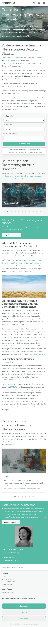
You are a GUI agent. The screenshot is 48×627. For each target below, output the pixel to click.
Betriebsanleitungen (33, 260)
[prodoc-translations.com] (10, 3)
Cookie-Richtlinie (15, 624)
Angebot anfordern (11, 235)
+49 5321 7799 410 (10, 560)
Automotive (36, 176)
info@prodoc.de (7, 584)
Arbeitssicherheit (8, 176)
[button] (34, 3)
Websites (19, 57)
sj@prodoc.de (9, 557)
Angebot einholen (10, 522)
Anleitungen (38, 57)
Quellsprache (8, 116)
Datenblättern (10, 60)
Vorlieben (24, 619)
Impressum (34, 624)
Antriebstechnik (11, 203)
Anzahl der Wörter (10, 133)
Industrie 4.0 (9, 476)
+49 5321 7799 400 (12, 582)
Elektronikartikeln (39, 354)
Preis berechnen (24, 144)
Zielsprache (7, 125)
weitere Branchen (22, 179)
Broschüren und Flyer (10, 263)
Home (13, 567)
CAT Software (15, 387)
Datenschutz (26, 624)
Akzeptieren (24, 606)
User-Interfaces (24, 263)
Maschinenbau (7, 179)
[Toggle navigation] (43, 3)
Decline (24, 612)
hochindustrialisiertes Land (24, 98)
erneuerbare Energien (23, 176)
